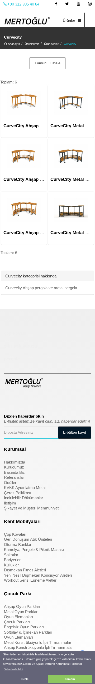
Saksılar (11, 555)
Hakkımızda (14, 462)
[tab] (5, 263)
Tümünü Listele (47, 63)
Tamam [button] (70, 679)
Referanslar (14, 477)
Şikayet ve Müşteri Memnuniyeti (31, 508)
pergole (12, 358)
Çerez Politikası (17, 493)
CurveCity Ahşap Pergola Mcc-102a (40, 179)
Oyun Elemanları (18, 616)
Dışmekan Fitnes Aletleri (25, 570)
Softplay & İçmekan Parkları (28, 632)
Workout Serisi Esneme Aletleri (30, 580)
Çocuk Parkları (17, 622)
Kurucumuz (14, 467)
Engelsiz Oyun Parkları (24, 627)
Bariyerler (12, 559)
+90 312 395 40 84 (23, 4)
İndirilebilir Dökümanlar (23, 498)
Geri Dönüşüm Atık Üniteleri (28, 539)
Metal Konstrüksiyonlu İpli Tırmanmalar (37, 642)
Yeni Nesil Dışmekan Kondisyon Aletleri (38, 575)
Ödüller (10, 482)
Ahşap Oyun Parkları (22, 606)
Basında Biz (14, 472)
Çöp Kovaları (15, 534)
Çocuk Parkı (16, 320)
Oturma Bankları (18, 544)
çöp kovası (15, 333)
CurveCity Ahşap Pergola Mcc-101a (40, 125)
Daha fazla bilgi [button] (13, 669)
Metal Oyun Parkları (21, 611)
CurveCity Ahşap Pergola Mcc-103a (40, 232)
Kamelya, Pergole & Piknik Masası (34, 549)
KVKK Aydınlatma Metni (24, 487)
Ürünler (69, 20)
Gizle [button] (24, 679)
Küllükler (11, 565)
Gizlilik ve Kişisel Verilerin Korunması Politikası (52, 663)
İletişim (10, 503)
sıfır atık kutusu (20, 346)
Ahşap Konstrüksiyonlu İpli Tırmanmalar (38, 647)
